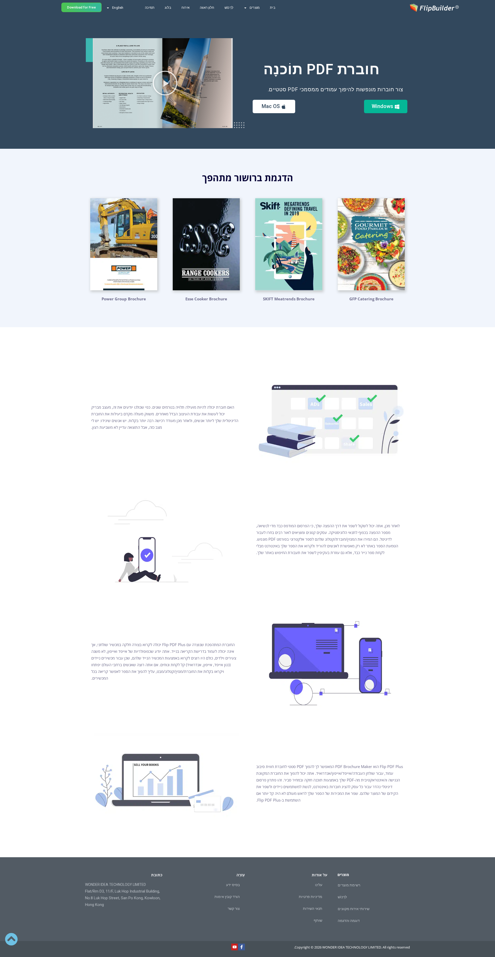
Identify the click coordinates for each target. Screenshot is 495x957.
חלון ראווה (207, 8)
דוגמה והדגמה (349, 921)
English (117, 8)
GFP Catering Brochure (371, 298)
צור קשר (234, 908)
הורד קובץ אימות (227, 897)
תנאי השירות (312, 908)
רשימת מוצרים (349, 885)
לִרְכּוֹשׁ (229, 8)
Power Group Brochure (124, 298)
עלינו (318, 885)
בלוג (168, 8)
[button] (165, 83)
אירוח (185, 8)
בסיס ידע (233, 885)
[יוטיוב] (234, 947)
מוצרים (255, 8)
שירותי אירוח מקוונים (353, 909)
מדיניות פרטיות (310, 897)
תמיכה (149, 8)
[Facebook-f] (241, 947)
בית (272, 8)
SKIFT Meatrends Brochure (289, 298)
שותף (318, 920)
